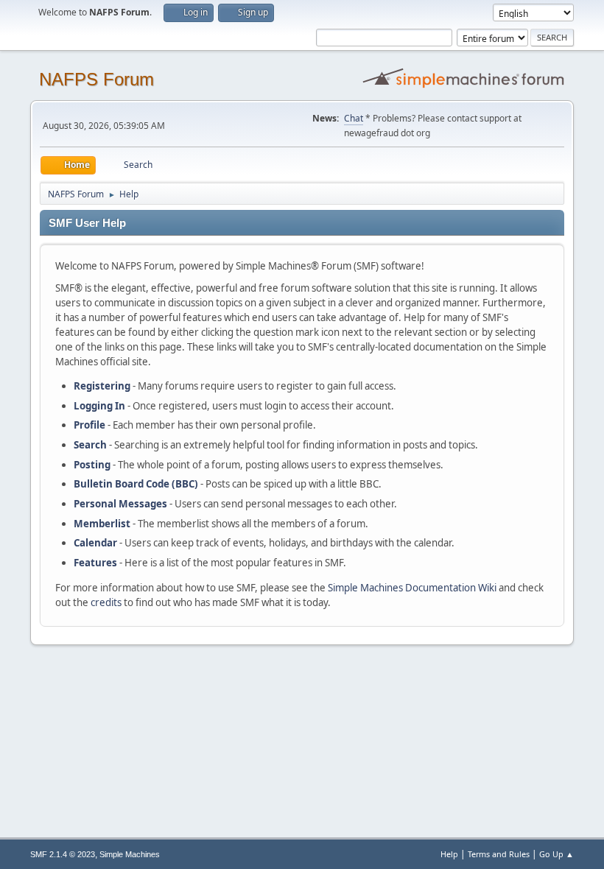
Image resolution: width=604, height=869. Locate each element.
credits (106, 602)
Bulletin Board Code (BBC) (136, 483)
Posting (92, 464)
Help (449, 853)
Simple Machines (129, 854)
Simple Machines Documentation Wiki (412, 587)
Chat (353, 118)
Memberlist (102, 523)
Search (90, 444)
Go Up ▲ (556, 853)
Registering (102, 386)
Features (95, 562)
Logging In (99, 405)
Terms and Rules (499, 853)
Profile (89, 425)
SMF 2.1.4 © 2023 (62, 854)
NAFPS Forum (96, 79)
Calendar (95, 542)
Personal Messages (120, 503)
